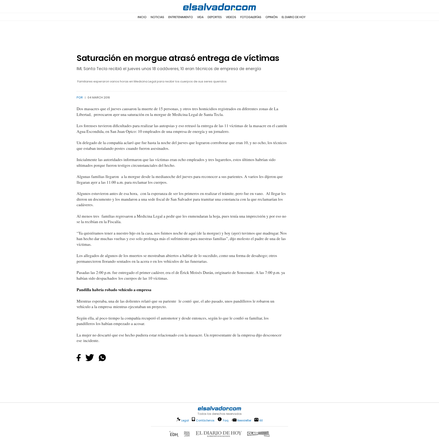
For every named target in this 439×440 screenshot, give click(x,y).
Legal (185, 420)
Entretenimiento (180, 17)
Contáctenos (205, 420)
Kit (261, 420)
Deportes (215, 17)
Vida (200, 17)
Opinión (271, 17)
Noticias (157, 17)
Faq (225, 420)
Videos (231, 17)
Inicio (142, 17)
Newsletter (244, 420)
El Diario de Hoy (293, 17)
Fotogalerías (250, 17)
